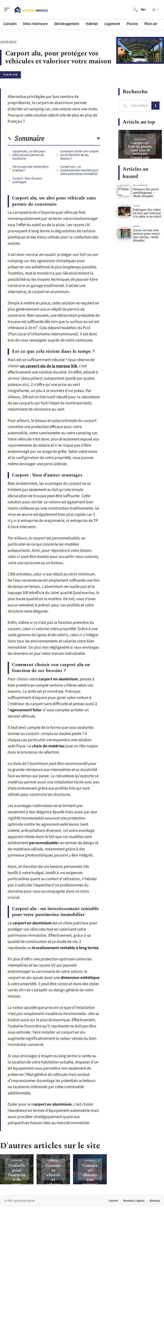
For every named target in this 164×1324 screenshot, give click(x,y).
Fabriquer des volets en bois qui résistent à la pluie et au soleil (147, 213)
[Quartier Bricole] (31, 9)
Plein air (10, 75)
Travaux (136, 206)
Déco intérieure (140, 185)
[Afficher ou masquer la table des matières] (72, 138)
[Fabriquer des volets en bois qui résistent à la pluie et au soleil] (124, 211)
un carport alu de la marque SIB (48, 366)
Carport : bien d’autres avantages (27, 180)
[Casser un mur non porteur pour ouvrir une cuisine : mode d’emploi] (124, 233)
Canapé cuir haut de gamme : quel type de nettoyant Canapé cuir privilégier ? (140, 152)
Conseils (53, 1160)
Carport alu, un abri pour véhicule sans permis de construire (28, 155)
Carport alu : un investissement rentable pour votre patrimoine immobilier (79, 170)
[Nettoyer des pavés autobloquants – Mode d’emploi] (124, 191)
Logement (140, 139)
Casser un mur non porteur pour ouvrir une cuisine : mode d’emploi (146, 235)
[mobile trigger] (8, 9)
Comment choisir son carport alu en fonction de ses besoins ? (79, 155)
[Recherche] (135, 9)
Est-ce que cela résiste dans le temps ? (30, 168)
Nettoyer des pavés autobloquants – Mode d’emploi (146, 192)
